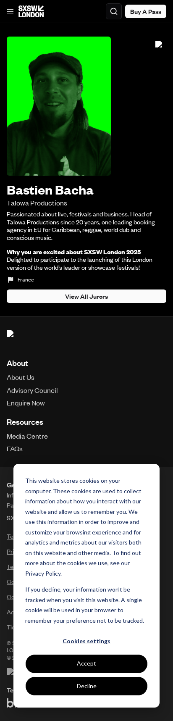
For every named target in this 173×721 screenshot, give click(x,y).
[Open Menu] (10, 11)
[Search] (114, 11)
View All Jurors (86, 296)
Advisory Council (32, 390)
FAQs (15, 448)
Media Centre (27, 435)
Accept (86, 663)
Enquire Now (26, 402)
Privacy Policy (42, 573)
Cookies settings (86, 641)
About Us (20, 377)
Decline (87, 685)
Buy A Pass (145, 11)
